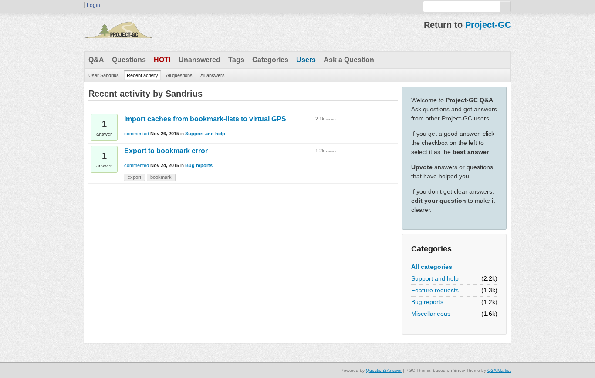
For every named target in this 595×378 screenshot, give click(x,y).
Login (93, 5)
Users (306, 60)
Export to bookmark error (166, 150)
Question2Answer (384, 370)
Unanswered (199, 60)
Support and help (435, 278)
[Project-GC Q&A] (118, 32)
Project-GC (488, 25)
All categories (431, 266)
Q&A (96, 60)
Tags (236, 60)
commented (136, 133)
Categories (270, 60)
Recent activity (142, 75)
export (134, 177)
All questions (179, 75)
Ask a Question (349, 60)
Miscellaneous (430, 313)
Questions (129, 60)
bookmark (161, 177)
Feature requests (435, 290)
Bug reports (427, 301)
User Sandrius (103, 75)
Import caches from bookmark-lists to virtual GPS (205, 119)
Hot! (162, 60)
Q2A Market (499, 370)
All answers (212, 75)
